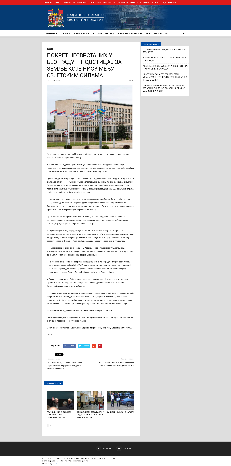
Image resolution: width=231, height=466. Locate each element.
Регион (50, 49)
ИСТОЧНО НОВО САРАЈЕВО (130, 33)
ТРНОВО (158, 33)
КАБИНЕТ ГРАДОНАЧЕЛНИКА (76, 2)
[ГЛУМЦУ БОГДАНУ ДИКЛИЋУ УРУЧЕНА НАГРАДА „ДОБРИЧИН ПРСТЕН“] (60, 400)
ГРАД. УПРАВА (109, 2)
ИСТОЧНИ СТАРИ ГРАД (103, 33)
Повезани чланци (53, 383)
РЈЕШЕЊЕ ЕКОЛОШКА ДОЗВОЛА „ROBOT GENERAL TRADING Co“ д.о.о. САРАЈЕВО (165, 67)
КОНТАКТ (172, 2)
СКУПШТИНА (95, 2)
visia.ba (55, 463)
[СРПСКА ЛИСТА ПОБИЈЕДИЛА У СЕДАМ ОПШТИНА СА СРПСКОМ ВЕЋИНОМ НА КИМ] (90, 400)
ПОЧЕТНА (48, 2)
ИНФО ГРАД (51, 33)
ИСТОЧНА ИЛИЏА (81, 33)
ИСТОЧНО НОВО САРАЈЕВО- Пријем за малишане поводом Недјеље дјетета (116, 364)
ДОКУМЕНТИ (122, 2)
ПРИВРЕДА (144, 2)
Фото (168, 33)
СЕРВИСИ (134, 2)
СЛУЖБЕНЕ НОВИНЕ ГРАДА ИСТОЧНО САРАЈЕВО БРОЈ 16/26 (164, 50)
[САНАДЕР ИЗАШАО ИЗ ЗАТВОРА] (120, 400)
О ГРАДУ (58, 2)
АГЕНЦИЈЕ (155, 2)
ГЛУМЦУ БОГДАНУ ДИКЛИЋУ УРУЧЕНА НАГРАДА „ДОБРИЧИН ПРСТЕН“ (59, 414)
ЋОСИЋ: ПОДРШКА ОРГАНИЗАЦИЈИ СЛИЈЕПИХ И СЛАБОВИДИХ (164, 59)
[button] (183, 33)
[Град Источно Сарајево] (115, 17)
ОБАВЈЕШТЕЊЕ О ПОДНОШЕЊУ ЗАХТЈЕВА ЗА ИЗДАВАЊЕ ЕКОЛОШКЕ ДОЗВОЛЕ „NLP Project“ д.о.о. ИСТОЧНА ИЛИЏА (164, 88)
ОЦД (164, 2)
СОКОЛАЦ (65, 33)
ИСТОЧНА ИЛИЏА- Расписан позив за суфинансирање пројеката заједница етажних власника (64, 365)
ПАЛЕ (147, 33)
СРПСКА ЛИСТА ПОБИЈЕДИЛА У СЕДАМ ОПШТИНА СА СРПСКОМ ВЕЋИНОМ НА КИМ (90, 414)
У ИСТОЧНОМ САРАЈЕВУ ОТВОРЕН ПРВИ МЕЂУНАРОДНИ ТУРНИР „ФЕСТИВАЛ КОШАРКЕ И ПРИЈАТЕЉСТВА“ (165, 77)
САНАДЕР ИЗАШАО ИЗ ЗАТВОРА (120, 412)
